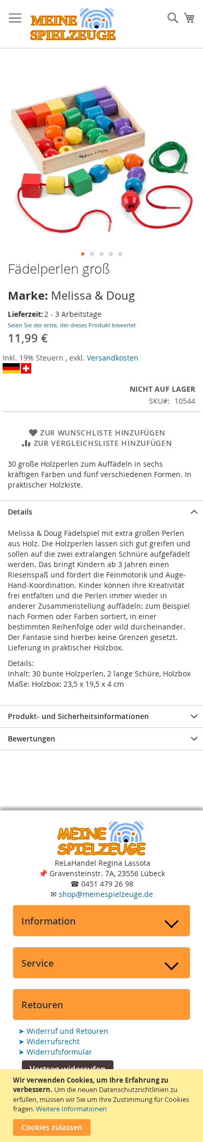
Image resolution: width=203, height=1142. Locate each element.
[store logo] (73, 24)
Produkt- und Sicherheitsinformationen (78, 716)
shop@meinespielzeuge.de (106, 894)
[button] (82, 254)
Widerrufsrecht (49, 1041)
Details (20, 512)
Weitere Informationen (71, 1108)
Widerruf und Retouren (63, 1031)
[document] (103, 1105)
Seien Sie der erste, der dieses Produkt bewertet (72, 325)
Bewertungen (31, 738)
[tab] (101, 512)
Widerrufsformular (55, 1052)
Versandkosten (112, 358)
